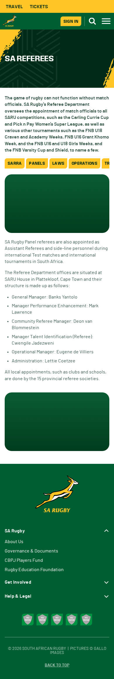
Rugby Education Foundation (34, 569)
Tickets (39, 6)
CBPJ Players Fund (24, 560)
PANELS (37, 163)
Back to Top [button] (57, 665)
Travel (14, 6)
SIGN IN (70, 21)
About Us (14, 541)
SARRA (15, 163)
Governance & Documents (31, 551)
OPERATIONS (84, 163)
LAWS (58, 163)
